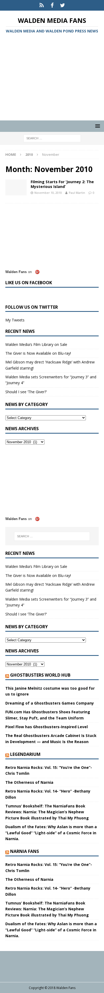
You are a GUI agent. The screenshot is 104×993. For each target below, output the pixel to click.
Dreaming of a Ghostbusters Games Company (49, 703)
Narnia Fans (24, 851)
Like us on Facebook (28, 283)
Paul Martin (77, 193)
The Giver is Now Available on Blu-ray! (38, 353)
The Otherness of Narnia (29, 782)
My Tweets (15, 319)
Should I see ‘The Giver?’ (26, 391)
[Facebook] (52, 5)
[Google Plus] (41, 5)
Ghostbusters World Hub (40, 675)
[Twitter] (62, 5)
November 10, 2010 (48, 193)
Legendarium (25, 754)
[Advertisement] (52, 78)
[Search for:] (52, 138)
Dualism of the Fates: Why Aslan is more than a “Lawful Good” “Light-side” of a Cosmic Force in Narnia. (51, 832)
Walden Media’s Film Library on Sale (36, 344)
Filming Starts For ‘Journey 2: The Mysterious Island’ (62, 184)
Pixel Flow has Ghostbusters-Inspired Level (46, 726)
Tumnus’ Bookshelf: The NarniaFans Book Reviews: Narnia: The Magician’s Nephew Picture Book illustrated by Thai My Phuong (47, 811)
